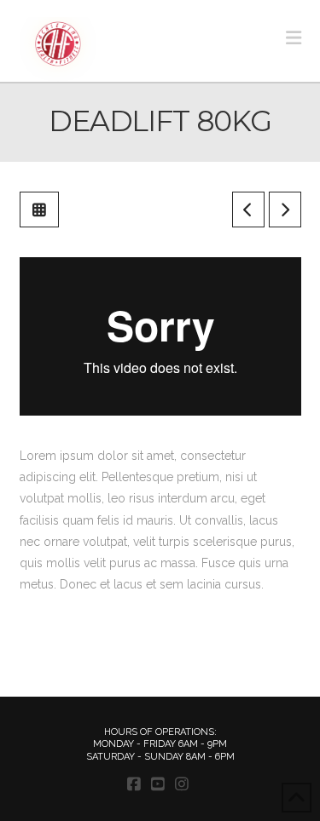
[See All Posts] (39, 209)
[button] (293, 38)
